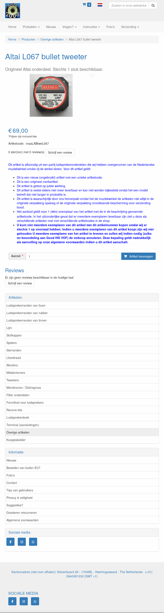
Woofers (12, 365)
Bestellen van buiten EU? (23, 468)
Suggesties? (14, 505)
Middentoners (15, 372)
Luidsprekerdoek (17, 417)
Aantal (15, 255)
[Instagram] (22, 542)
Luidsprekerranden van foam (25, 305)
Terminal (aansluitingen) (22, 425)
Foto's (10, 475)
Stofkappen (14, 335)
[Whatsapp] (33, 542)
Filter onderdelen (17, 395)
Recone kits (14, 410)
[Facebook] (10, 542)
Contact (11, 482)
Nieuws (11, 460)
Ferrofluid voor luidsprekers (25, 402)
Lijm (9, 328)
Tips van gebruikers (19, 490)
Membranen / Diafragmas (23, 387)
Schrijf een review (60, 152)
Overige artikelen (17, 432)
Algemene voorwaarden (22, 520)
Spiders (11, 343)
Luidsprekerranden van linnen (26, 320)
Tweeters (12, 380)
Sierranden (13, 350)
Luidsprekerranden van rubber (27, 313)
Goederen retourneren (21, 512)
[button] (99, 4)
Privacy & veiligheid (19, 497)
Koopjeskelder (16, 440)
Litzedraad (13, 357)
